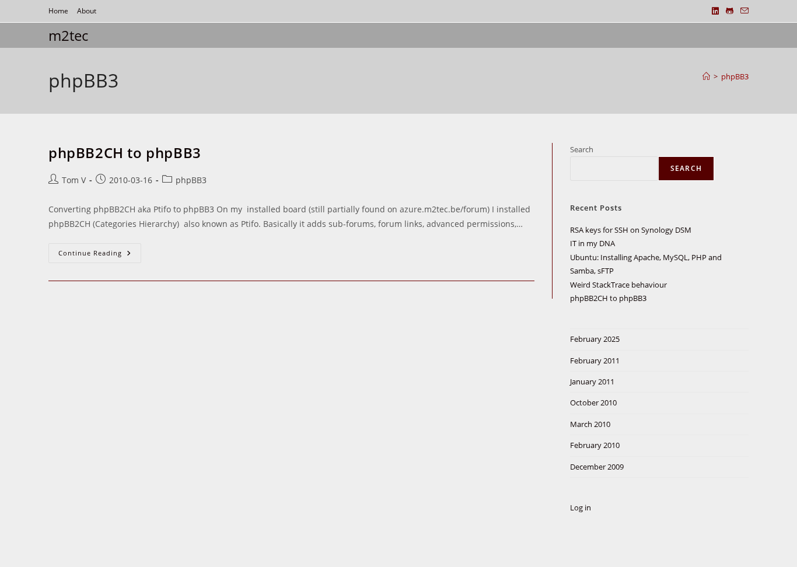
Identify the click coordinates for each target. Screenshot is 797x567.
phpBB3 (735, 76)
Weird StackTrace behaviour (618, 284)
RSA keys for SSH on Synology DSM (630, 230)
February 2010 (595, 445)
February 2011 (595, 360)
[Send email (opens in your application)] (743, 11)
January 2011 (592, 381)
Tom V (74, 180)
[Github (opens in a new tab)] (729, 11)
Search (581, 149)
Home (58, 11)
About (86, 11)
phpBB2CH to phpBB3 (124, 152)
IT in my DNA (592, 243)
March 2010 (590, 424)
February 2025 (595, 339)
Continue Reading (99, 255)
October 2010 (593, 402)
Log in (580, 507)
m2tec (68, 35)
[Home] (706, 76)
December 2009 (597, 466)
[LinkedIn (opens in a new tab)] (715, 11)
